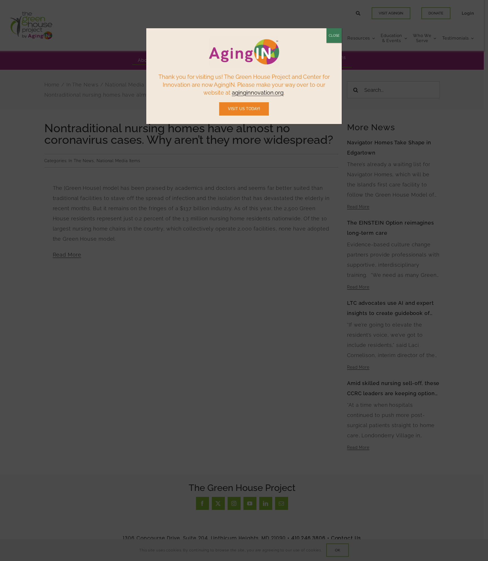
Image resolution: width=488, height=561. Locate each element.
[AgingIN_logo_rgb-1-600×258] (244, 39)
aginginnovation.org (258, 92)
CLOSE (334, 36)
